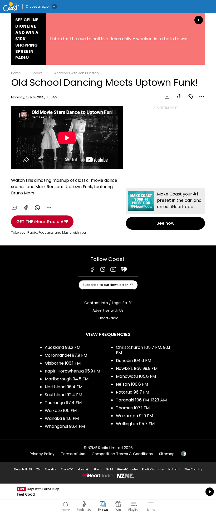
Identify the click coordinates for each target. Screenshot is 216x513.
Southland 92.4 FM (63, 395)
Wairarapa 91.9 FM (134, 416)
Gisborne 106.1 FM (63, 363)
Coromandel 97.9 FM (66, 355)
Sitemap (167, 453)
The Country (193, 469)
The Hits (51, 469)
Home (16, 73)
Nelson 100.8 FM (132, 384)
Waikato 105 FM (61, 411)
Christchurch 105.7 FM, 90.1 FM (143, 350)
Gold (109, 469)
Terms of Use (73, 453)
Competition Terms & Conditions (122, 453)
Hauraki (83, 469)
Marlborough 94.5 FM (67, 379)
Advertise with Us (108, 310)
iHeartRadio (108, 318)
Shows (37, 73)
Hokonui (174, 469)
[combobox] (202, 97)
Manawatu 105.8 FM (136, 376)
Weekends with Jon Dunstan (76, 73)
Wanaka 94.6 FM (62, 418)
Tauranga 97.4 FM (63, 403)
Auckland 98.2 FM (62, 347)
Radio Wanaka (153, 469)
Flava (98, 469)
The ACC (67, 469)
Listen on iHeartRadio (108, 492)
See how (165, 209)
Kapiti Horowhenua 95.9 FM (72, 371)
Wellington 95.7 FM (135, 424)
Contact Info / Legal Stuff (108, 302)
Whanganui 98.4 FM (65, 426)
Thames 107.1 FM (133, 408)
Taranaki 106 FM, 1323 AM (141, 400)
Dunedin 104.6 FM (133, 361)
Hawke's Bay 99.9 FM (137, 368)
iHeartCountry (127, 469)
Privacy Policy (42, 453)
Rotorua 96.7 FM (132, 392)
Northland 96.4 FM (63, 387)
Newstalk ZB (23, 469)
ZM (38, 469)
